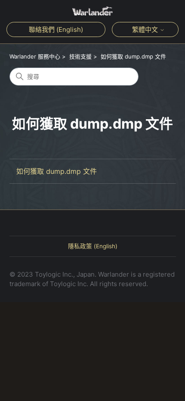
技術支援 (80, 56)
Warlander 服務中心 (34, 56)
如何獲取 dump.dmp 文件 (133, 56)
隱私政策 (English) (92, 246)
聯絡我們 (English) (56, 29)
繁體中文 (146, 29)
